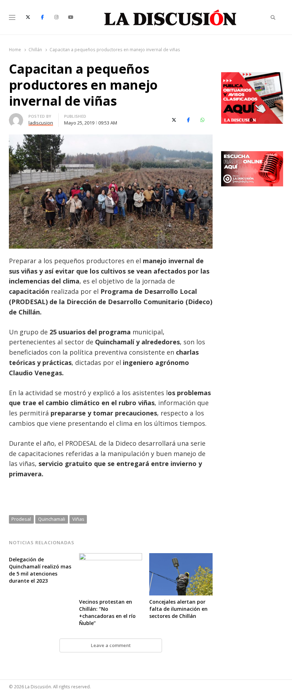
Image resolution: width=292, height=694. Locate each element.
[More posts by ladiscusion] (16, 117)
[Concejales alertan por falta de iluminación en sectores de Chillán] (180, 557)
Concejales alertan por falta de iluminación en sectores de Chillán (178, 608)
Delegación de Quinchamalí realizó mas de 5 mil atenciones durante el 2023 (40, 570)
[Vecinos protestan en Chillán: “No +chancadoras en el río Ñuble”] (110, 557)
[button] (111, 494)
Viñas (78, 519)
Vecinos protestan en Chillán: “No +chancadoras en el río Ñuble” (107, 612)
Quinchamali (51, 519)
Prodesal (21, 519)
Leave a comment (111, 645)
